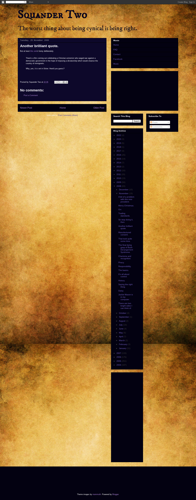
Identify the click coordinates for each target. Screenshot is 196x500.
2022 (119, 135)
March (122, 340)
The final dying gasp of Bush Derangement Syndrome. (125, 248)
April (121, 336)
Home (63, 108)
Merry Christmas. (126, 205)
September (124, 317)
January (123, 348)
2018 (119, 147)
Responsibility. (124, 266)
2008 (119, 186)
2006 (119, 357)
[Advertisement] (70, 477)
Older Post (98, 108)
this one (33, 51)
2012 (119, 170)
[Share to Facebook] (63, 82)
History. (121, 280)
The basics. (123, 270)
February (123, 344)
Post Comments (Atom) (68, 115)
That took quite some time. (125, 240)
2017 (119, 151)
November (124, 193)
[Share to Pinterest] (66, 82)
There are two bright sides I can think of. (125, 305)
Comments (157, 127)
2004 (119, 365)
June (121, 329)
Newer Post (26, 108)
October (123, 313)
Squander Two (52, 14)
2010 (119, 178)
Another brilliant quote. (125, 227)
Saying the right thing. (125, 285)
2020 (119, 139)
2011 (119, 174)
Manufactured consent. (124, 233)
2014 (119, 162)
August (122, 321)
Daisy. (121, 291)
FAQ (115, 49)
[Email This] (55, 82)
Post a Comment (31, 95)
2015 (119, 159)
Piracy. (121, 262)
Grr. (120, 209)
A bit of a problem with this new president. (126, 199)
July (121, 325)
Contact (116, 54)
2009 (119, 182)
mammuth (97, 494)
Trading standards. (124, 214)
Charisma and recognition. (124, 257)
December (124, 189)
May (121, 333)
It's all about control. (123, 275)
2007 (119, 353)
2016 (119, 155)
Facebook (117, 59)
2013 (119, 166)
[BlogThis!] (58, 82)
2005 (119, 361)
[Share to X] (61, 82)
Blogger (115, 494)
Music (116, 64)
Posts (155, 122)
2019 (119, 143)
